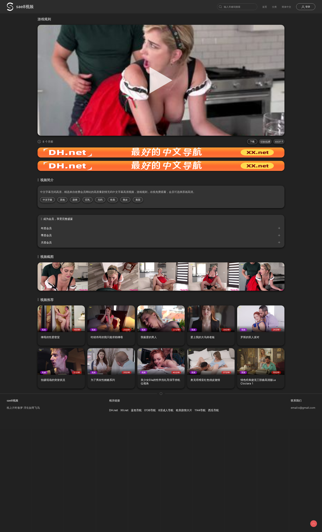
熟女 (125, 199)
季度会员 (46, 235)
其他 (62, 199)
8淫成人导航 (165, 410)
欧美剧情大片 (184, 410)
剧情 (75, 199)
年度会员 (46, 228)
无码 (100, 199)
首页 (264, 6)
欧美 (112, 199)
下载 (252, 141)
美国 (138, 199)
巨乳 (87, 199)
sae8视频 (25, 6)
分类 (274, 6)
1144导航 (200, 410)
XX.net (124, 410)
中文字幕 (47, 199)
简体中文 (286, 6)
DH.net (113, 410)
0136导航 (150, 410)
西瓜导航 (213, 410)
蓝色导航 (136, 410)
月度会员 (46, 242)
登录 (307, 6)
